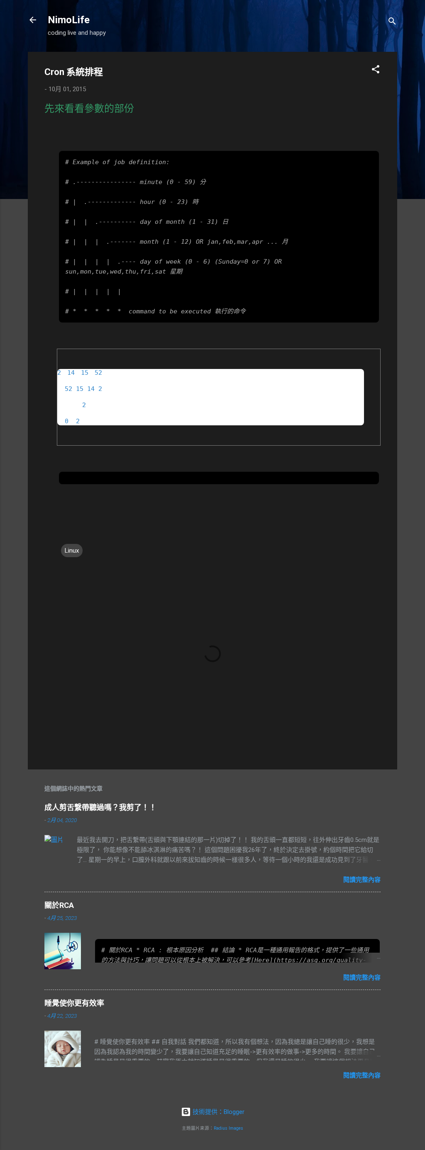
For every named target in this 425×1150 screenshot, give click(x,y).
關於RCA (59, 905)
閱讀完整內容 (362, 879)
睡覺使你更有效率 (74, 1003)
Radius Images (228, 1128)
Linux (72, 550)
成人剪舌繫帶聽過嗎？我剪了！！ (100, 807)
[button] (376, 70)
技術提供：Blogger (217, 1112)
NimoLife (69, 20)
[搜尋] (392, 22)
